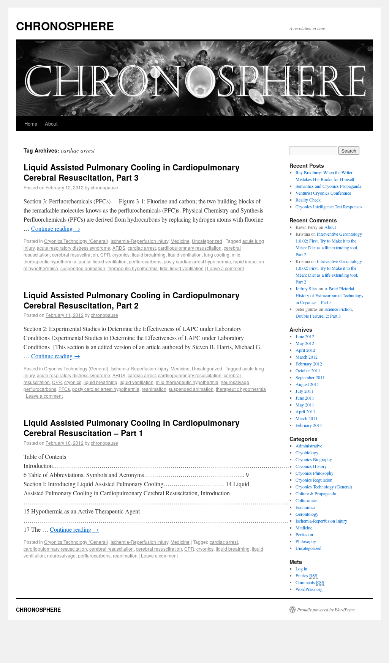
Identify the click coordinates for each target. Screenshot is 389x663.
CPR (105, 254)
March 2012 (307, 357)
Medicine (180, 241)
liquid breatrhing (149, 254)
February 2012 (309, 364)
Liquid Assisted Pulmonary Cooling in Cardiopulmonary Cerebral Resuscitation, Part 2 (132, 300)
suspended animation (82, 268)
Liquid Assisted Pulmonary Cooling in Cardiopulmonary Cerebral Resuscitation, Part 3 (132, 172)
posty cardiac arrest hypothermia (197, 261)
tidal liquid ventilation (182, 268)
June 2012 (305, 336)
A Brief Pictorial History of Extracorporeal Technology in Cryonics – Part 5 (330, 295)
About (51, 123)
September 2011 (310, 377)
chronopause (104, 187)
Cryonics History (311, 466)
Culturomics (307, 500)
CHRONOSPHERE (65, 25)
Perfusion (304, 534)
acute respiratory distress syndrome (73, 247)
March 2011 (307, 418)
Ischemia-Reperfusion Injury (139, 241)
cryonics (121, 254)
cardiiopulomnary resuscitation (189, 247)
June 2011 (305, 398)
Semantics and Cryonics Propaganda (328, 186)
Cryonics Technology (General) (76, 241)
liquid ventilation (185, 254)
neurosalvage (235, 382)
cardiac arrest (142, 247)
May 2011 (305, 405)
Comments (310, 582)
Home (30, 123)
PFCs (64, 389)
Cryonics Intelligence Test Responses (329, 206)
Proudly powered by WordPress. (326, 609)
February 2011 (309, 425)
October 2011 (308, 370)
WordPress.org (309, 589)
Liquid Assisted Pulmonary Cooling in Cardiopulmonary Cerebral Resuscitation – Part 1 (132, 427)
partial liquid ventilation (103, 261)
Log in (301, 568)
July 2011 (304, 391)
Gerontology (307, 514)
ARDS (118, 247)
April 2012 (305, 350)
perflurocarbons (145, 261)
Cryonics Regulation (314, 480)
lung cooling (216, 254)
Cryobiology (307, 452)
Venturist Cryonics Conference (323, 193)
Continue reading (55, 228)
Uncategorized (207, 241)
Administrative (309, 446)
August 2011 (307, 384)
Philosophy (306, 541)
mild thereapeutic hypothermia (187, 382)
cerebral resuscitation (111, 548)
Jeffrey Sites (307, 288)
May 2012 (305, 343)
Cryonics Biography (314, 459)
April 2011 (305, 411)
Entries (307, 575)
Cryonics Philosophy (315, 473)
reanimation (154, 389)
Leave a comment (225, 268)
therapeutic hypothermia (133, 268)
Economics (305, 507)
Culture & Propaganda (316, 493)
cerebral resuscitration (75, 254)
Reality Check (308, 200)
